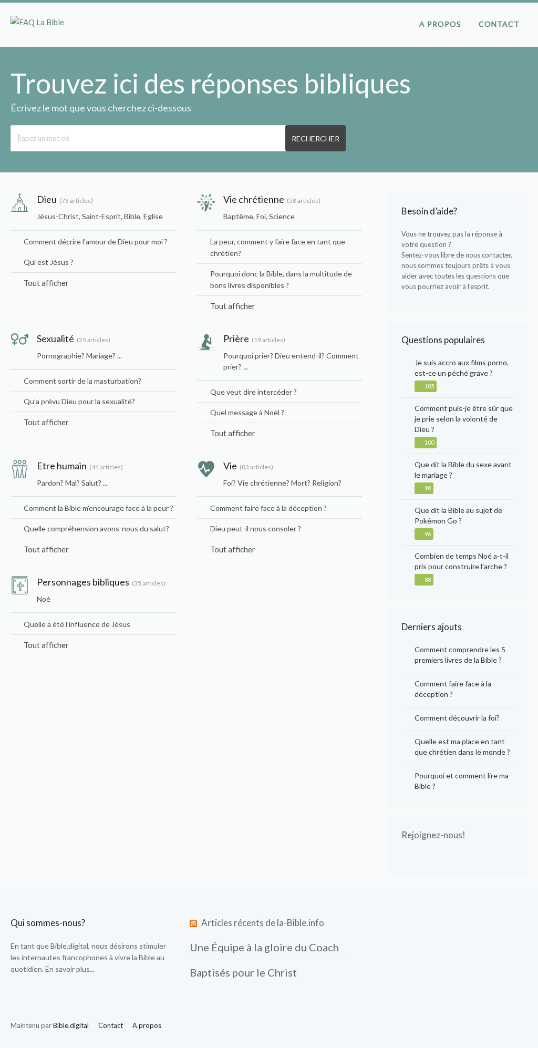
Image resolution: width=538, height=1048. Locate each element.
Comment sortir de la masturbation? (82, 380)
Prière (236, 338)
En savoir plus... (70, 968)
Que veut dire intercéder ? (253, 391)
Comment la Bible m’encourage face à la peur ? (98, 508)
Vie (230, 465)
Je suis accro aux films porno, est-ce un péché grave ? (462, 367)
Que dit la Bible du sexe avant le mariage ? (463, 469)
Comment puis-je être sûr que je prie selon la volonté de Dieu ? (464, 419)
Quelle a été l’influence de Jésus (77, 624)
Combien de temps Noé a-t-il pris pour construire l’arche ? (462, 561)
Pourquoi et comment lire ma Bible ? (462, 780)
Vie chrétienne (253, 199)
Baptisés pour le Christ (243, 972)
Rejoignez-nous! (433, 834)
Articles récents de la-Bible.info (262, 922)
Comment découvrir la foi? (457, 717)
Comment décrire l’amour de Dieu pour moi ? (96, 241)
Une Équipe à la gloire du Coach (264, 947)
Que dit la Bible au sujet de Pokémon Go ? (458, 515)
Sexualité (55, 338)
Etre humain (62, 465)
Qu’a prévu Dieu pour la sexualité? (79, 401)
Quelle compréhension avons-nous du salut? (96, 528)
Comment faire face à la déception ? (268, 508)
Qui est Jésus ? (49, 262)
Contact (499, 23)
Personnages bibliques (83, 582)
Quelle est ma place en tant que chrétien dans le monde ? (462, 746)
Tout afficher (46, 282)
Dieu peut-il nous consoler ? (255, 528)
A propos (440, 23)
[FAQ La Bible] (37, 22)
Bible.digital (69, 945)
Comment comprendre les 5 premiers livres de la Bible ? (460, 654)
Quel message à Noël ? (247, 412)
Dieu (47, 199)
